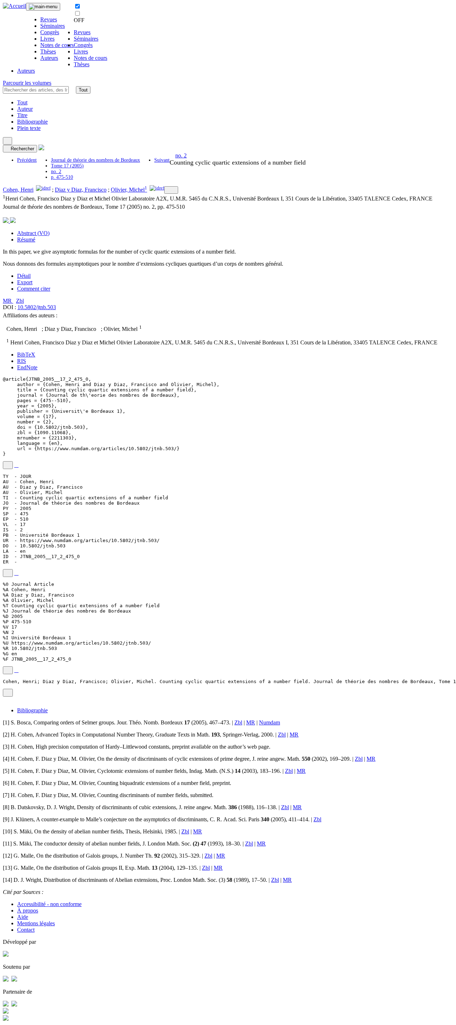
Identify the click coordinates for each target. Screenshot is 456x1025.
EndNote (27, 367)
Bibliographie (32, 122)
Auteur (25, 109)
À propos (27, 910)
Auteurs (49, 58)
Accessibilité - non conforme (49, 904)
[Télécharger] (16, 465)
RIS (21, 361)
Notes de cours (57, 45)
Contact (26, 930)
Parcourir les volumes (27, 83)
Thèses (48, 51)
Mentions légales (36, 923)
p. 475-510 (62, 177)
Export (24, 282)
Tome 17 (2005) (67, 165)
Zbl (20, 301)
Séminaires (52, 26)
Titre (22, 115)
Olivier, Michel (128, 190)
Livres (47, 39)
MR (8, 301)
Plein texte (29, 128)
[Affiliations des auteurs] (171, 190)
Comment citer (33, 289)
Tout (83, 90)
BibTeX (26, 355)
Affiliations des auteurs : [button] (31, 315)
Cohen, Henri (18, 190)
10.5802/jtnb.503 (36, 307)
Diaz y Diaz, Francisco (81, 190)
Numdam (269, 722)
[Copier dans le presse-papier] (8, 465)
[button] (72, 90)
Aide (22, 917)
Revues (48, 19)
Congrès (49, 32)
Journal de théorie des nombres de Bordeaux (95, 160)
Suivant (162, 160)
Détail (24, 276)
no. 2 (56, 171)
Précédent (27, 160)
